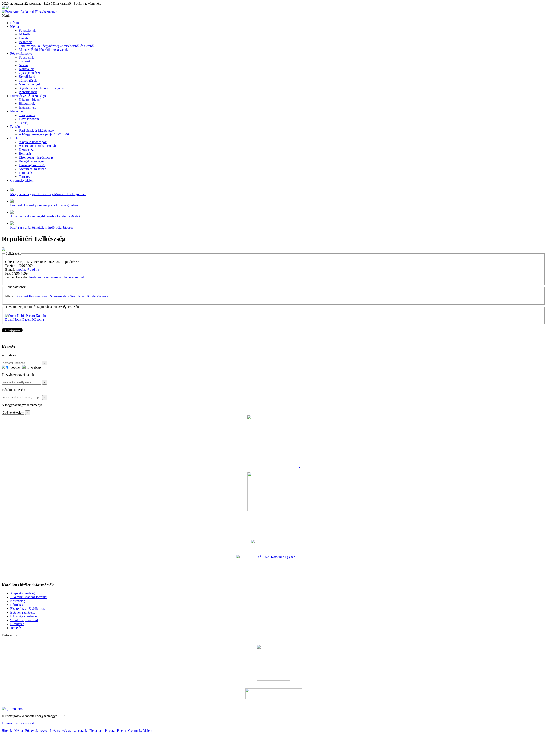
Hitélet (14, 138)
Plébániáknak (28, 92)
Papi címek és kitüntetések (36, 130)
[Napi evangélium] (273, 545)
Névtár (23, 65)
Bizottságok (27, 103)
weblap (35, 367)
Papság (15, 126)
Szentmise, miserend (32, 169)
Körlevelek (26, 69)
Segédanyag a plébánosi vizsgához (42, 88)
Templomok (27, 115)
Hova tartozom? (29, 119)
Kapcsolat (27, 723)
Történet (24, 61)
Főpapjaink (26, 57)
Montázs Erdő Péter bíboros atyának (43, 49)
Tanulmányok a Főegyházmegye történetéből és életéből (56, 46)
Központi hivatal (30, 99)
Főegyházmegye (21, 53)
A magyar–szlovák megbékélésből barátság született (45, 216)
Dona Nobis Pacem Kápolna (24, 319)
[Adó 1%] (273, 567)
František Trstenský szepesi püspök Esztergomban (44, 205)
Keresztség (26, 149)
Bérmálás (25, 153)
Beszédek (25, 42)
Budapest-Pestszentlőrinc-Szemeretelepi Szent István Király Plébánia (61, 296)
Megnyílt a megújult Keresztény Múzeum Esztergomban (48, 194)
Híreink (15, 23)
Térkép (23, 123)
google (15, 367)
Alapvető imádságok (33, 142)
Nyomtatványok (30, 84)
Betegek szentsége (31, 161)
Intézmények (27, 107)
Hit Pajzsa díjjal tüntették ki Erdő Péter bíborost (42, 227)
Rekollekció (27, 76)
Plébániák (17, 111)
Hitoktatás (25, 173)
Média (14, 26)
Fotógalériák (27, 30)
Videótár (24, 34)
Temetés (24, 176)
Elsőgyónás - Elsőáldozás (36, 157)
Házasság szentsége (32, 165)
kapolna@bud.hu (27, 269)
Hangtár (24, 38)
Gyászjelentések (30, 73)
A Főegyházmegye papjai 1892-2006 (44, 134)
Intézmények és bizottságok (28, 96)
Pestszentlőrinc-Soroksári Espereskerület (56, 277)
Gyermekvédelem (22, 180)
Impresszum (10, 723)
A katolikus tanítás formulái (37, 146)
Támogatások (28, 80)
